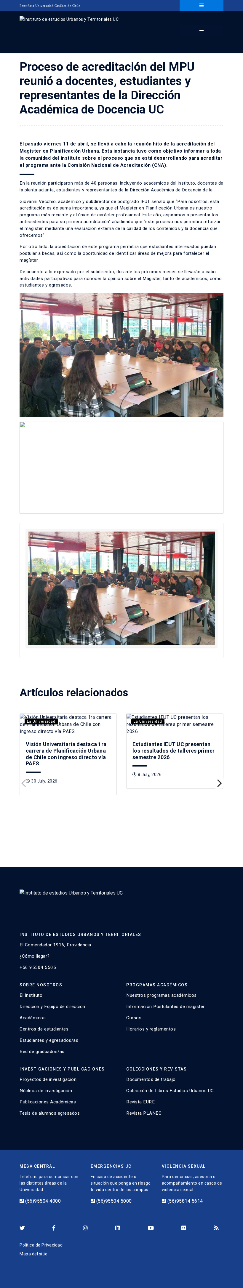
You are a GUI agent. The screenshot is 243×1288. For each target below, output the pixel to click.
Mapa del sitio (33, 1254)
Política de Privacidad (41, 1245)
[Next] (218, 783)
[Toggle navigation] (201, 5)
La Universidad (41, 721)
